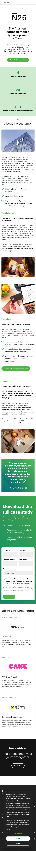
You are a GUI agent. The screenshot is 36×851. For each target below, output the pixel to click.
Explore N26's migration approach (16, 369)
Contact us (18, 766)
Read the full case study (18, 60)
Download (9, 597)
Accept (18, 838)
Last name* (22, 550)
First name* (7, 550)
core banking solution (9, 251)
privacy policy (24, 591)
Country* (6, 569)
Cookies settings (18, 833)
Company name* (9, 559)
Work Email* (23, 559)
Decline (18, 843)
